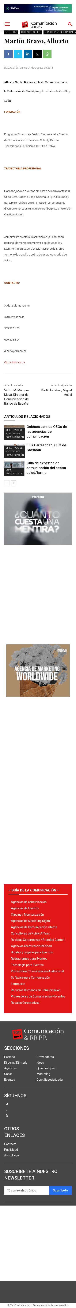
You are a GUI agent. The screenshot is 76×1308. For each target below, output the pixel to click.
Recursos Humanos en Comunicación (36, 990)
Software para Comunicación (30, 977)
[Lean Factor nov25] (38, 16)
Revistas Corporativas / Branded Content (38, 939)
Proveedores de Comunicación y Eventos (38, 996)
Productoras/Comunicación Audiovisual (37, 971)
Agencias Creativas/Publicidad (31, 946)
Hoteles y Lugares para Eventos (32, 952)
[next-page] (13, 483)
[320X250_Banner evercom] (38, 548)
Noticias (11, 32)
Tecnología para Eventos (27, 965)
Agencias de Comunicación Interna (34, 927)
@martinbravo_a (14, 362)
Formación (18, 984)
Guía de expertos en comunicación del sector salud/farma (46, 468)
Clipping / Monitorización (27, 914)
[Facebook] (8, 54)
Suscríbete (60, 1190)
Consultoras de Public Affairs (30, 933)
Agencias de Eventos (25, 908)
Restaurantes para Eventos (29, 958)
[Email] (37, 54)
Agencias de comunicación (29, 902)
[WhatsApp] (47, 54)
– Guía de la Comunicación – (33, 890)
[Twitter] (18, 54)
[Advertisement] (38, 593)
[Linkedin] (28, 54)
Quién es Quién (31, 32)
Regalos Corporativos (25, 1002)
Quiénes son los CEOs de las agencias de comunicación (47, 431)
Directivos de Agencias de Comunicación (14, 434)
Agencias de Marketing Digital (30, 921)
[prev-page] (7, 483)
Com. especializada (14, 472)
